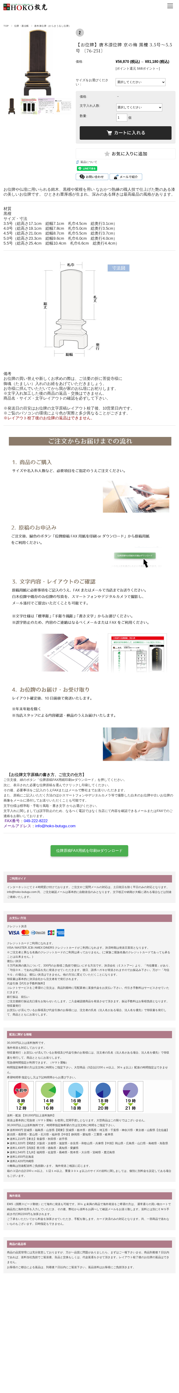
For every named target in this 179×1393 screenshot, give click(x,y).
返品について (88, 162)
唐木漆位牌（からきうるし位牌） (52, 26)
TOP (6, 26)
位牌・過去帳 (21, 26)
